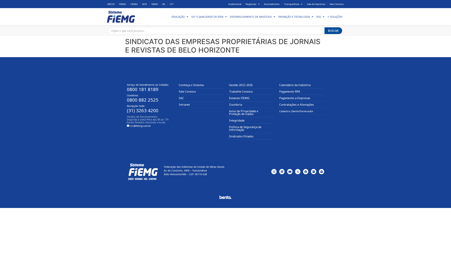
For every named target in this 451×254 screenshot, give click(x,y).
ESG (318, 16)
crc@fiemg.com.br (140, 126)
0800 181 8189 (142, 89)
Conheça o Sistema (191, 85)
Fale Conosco (337, 4)
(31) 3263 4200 (142, 110)
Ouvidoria (235, 105)
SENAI (154, 4)
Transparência (291, 4)
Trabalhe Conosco (241, 91)
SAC (181, 98)
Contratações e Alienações (296, 105)
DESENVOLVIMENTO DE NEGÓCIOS (251, 16)
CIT (172, 4)
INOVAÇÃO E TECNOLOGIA (294, 16)
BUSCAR (333, 31)
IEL (163, 4)
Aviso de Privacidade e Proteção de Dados (243, 112)
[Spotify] (321, 171)
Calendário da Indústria (295, 85)
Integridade (237, 120)
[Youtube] (289, 171)
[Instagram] (274, 171)
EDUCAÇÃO (178, 16)
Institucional (234, 4)
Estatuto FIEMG (239, 98)
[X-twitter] (297, 171)
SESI (144, 4)
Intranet (184, 105)
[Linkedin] (282, 171)
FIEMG (122, 4)
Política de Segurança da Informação (245, 128)
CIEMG (134, 4)
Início (111, 4)
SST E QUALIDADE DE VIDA (207, 16)
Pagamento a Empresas (294, 98)
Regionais (251, 4)
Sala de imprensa (316, 4)
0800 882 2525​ (142, 100)
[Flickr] (313, 171)
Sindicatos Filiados (241, 136)
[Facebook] (305, 171)
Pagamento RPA (289, 91)
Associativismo (272, 4)
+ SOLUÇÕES (335, 16)
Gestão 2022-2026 (241, 85)
